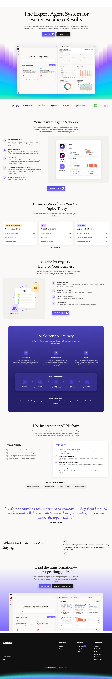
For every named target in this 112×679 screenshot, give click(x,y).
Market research (10, 237)
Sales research (46, 233)
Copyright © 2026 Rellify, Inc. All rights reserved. (56, 668)
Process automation (83, 233)
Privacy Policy (98, 659)
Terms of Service (99, 657)
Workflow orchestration (84, 237)
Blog (95, 651)
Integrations (80, 649)
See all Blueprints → (56, 247)
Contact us (97, 654)
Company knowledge (83, 241)
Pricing (79, 651)
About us (96, 646)
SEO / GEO (44, 237)
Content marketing (47, 241)
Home (61, 646)
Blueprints (80, 646)
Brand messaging (10, 241)
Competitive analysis (11, 233)
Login (61, 649)
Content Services (99, 649)
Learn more (56, 403)
